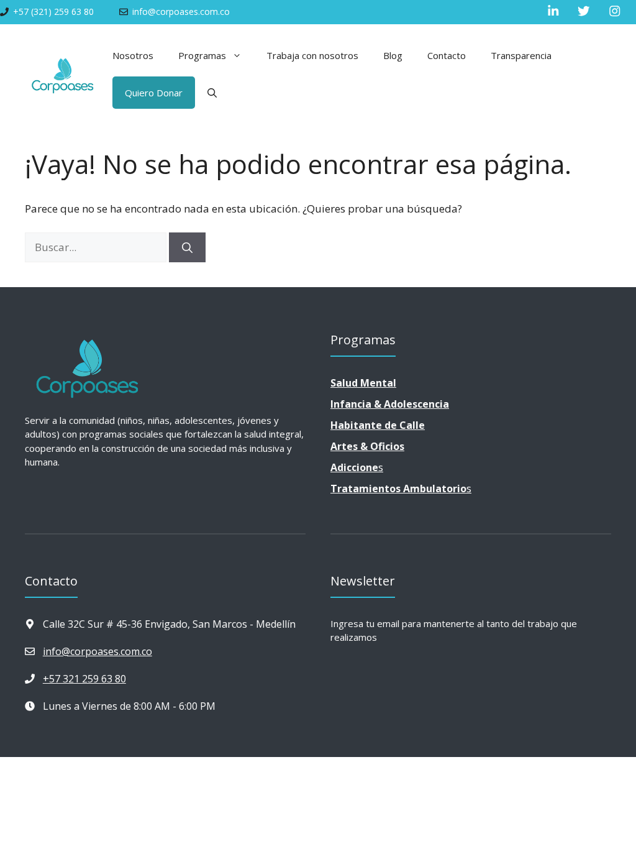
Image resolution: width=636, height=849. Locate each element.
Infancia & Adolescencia (389, 404)
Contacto (446, 55)
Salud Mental (363, 383)
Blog (392, 55)
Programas (202, 55)
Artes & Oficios (367, 446)
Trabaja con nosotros (312, 55)
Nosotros (132, 55)
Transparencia (521, 55)
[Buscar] (187, 247)
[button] (212, 92)
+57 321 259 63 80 (84, 679)
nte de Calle (377, 425)
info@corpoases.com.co (97, 651)
